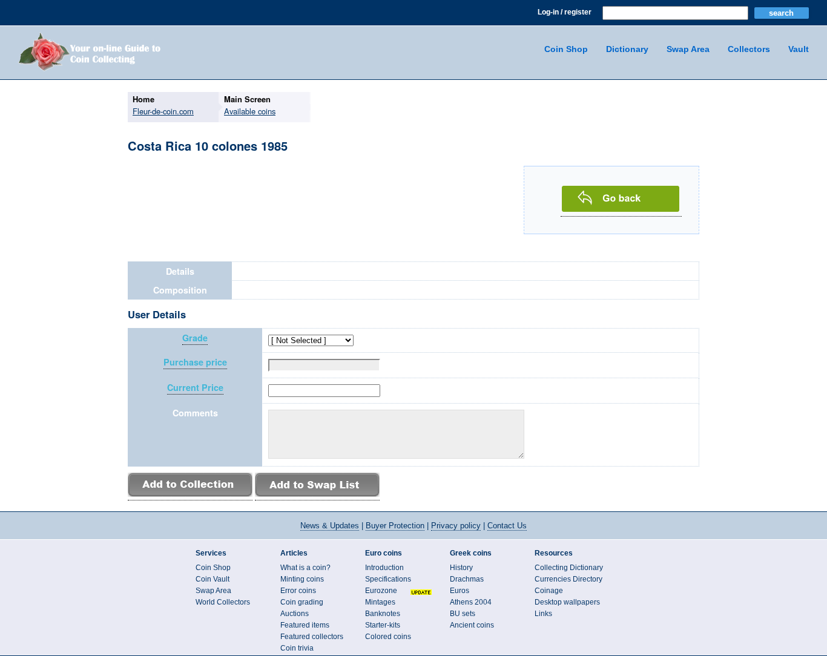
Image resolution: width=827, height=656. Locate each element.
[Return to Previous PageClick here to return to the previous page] (621, 210)
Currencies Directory (568, 579)
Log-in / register (564, 12)
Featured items (304, 625)
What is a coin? (305, 567)
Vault (798, 49)
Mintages (380, 602)
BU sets (462, 613)
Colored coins (388, 636)
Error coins (298, 590)
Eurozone (381, 590)
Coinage (549, 590)
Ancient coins (472, 625)
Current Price (195, 388)
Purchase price (195, 362)
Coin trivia (297, 648)
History (461, 567)
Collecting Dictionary (569, 567)
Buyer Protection (395, 525)
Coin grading (301, 602)
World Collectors (223, 602)
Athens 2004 (471, 602)
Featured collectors (311, 636)
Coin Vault (212, 579)
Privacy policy (456, 525)
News (329, 525)
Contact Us (507, 525)
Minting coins (302, 579)
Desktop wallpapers (567, 602)
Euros (459, 590)
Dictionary (627, 49)
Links (543, 613)
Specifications (388, 579)
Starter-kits (382, 625)
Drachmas (467, 579)
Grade (195, 338)
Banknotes (382, 613)
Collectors (749, 49)
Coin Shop (566, 49)
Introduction (384, 567)
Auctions (294, 613)
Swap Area (688, 49)
